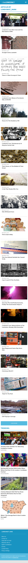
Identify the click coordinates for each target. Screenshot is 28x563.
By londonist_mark (5, 50)
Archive (3, 546)
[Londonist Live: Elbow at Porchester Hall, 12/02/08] (14, 88)
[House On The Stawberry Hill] (14, 110)
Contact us (4, 538)
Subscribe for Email (6, 540)
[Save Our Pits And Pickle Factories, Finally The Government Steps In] (14, 292)
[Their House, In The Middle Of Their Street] (14, 156)
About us (4, 536)
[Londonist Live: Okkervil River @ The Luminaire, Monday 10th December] (14, 315)
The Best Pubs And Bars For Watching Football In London (12, 447)
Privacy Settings (5, 550)
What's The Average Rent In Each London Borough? (13, 516)
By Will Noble (3, 450)
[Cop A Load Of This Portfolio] (14, 270)
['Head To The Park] (14, 383)
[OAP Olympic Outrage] (14, 406)
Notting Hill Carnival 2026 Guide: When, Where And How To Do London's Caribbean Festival (14, 470)
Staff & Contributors (7, 544)
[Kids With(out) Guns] (14, 201)
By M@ (2, 518)
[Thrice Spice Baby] (14, 224)
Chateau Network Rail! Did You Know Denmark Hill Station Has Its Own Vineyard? (12, 493)
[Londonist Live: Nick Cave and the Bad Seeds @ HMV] (14, 19)
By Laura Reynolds (5, 473)
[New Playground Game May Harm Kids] (14, 338)
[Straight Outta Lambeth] (14, 42)
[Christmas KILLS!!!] (14, 361)
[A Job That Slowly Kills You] (14, 179)
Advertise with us (6, 542)
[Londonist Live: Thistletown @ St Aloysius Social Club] (14, 133)
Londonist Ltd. (15, 557)
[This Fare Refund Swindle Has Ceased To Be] (14, 247)
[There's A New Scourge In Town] (14, 65)
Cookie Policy (5, 548)
